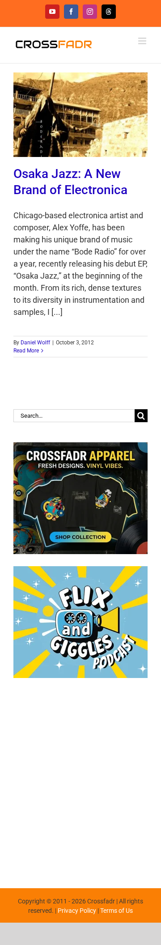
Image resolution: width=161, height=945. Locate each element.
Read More (26, 350)
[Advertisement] (80, 778)
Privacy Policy (77, 910)
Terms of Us (116, 910)
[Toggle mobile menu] (143, 41)
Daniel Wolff (35, 342)
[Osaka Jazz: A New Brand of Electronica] (80, 114)
